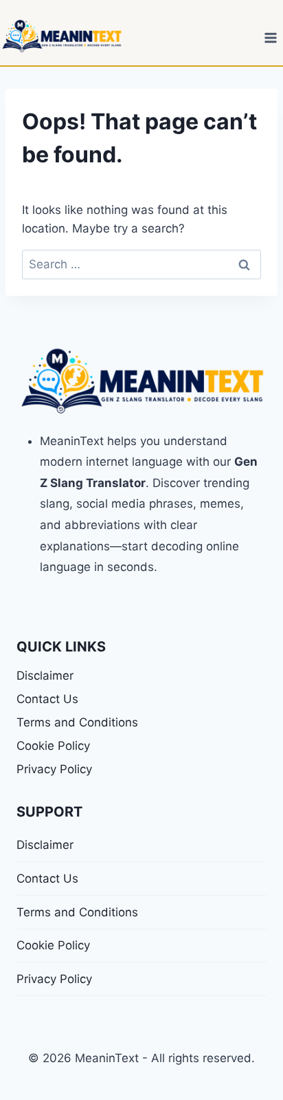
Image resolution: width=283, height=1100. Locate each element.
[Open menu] (270, 37)
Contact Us (47, 699)
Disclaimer (44, 675)
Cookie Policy (53, 746)
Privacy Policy (54, 769)
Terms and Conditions (77, 722)
